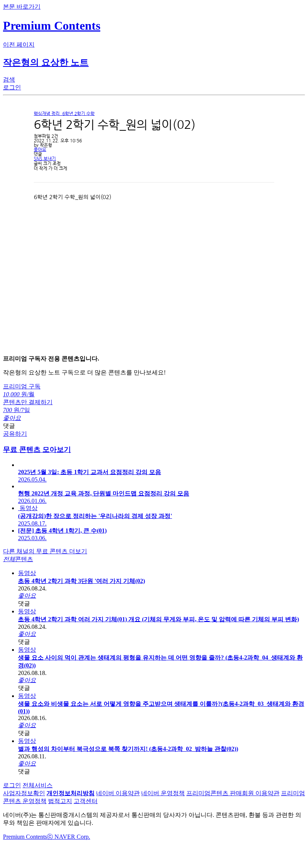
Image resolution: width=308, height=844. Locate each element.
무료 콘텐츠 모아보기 (37, 449)
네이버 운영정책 (163, 793)
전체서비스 (38, 785)
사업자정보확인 (24, 793)
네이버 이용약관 (118, 793)
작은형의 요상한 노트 (46, 62)
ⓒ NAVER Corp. (68, 836)
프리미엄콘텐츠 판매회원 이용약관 (232, 793)
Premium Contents (25, 836)
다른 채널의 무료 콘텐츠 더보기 (45, 551)
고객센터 (86, 801)
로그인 (12, 785)
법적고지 (60, 801)
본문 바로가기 (22, 6)
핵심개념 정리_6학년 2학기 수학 (64, 113)
